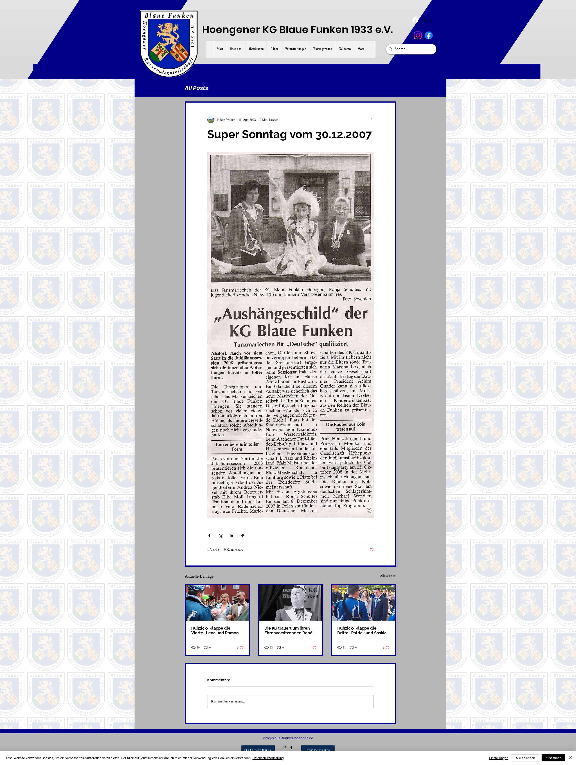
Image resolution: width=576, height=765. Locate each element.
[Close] (570, 757)
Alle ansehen (388, 575)
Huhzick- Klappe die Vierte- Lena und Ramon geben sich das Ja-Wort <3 (216, 630)
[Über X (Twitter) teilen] (220, 536)
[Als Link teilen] (242, 536)
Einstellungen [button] (498, 758)
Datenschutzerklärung (268, 758)
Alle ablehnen (525, 758)
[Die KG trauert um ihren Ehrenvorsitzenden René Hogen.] (290, 603)
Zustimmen (553, 758)
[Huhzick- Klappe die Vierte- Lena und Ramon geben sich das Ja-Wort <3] (217, 603)
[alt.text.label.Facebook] (428, 35)
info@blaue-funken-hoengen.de (288, 738)
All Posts (196, 88)
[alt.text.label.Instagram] (417, 35)
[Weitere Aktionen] (371, 119)
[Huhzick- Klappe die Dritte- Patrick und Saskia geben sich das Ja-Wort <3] (363, 603)
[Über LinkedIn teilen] (231, 536)
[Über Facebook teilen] (209, 536)
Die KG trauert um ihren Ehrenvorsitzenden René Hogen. (288, 630)
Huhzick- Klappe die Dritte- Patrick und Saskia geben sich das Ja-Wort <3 (362, 630)
